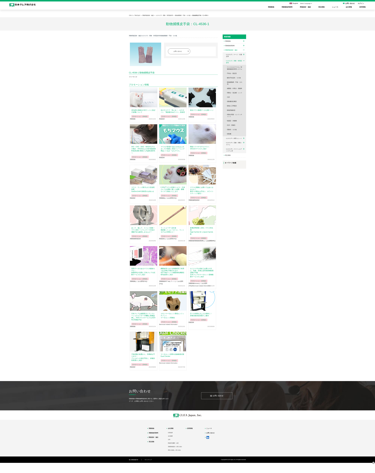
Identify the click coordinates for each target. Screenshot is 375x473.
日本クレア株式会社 (134, 15)
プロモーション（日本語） (140, 116)
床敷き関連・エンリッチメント (234, 115)
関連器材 (162, 119)
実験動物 (271, 7)
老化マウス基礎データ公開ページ (201, 110)
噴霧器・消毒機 (232, 121)
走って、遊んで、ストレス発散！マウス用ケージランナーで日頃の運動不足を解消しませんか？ (143, 230)
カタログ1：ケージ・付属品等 (234, 55)
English (295, 3)
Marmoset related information (201, 286)
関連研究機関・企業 (173, 443)
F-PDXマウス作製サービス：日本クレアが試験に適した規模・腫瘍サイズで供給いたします (173, 189)
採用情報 (362, 7)
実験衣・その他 (232, 129)
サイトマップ (148, 459)
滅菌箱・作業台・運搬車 (234, 88)
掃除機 (229, 134)
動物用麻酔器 (231, 110)
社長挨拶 (170, 432)
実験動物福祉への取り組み (175, 446)
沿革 (169, 439)
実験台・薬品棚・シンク (234, 93)
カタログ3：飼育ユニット (234, 138)
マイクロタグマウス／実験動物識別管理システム (234, 68)
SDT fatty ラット (170, 281)
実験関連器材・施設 (148, 15)
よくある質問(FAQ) (171, 198)
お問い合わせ (178, 51)
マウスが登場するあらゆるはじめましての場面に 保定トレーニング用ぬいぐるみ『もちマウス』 (172, 149)
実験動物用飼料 (287, 7)
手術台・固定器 (232, 73)
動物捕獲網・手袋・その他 (182, 15)
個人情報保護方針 (133, 459)
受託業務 (321, 7)
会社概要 (170, 436)
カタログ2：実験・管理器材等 (164, 15)
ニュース (335, 7)
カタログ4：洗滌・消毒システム (234, 143)
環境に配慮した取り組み (174, 450)
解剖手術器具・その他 (234, 78)
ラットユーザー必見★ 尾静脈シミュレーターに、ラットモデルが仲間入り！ (172, 230)
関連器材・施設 (305, 7)
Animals (196, 283)
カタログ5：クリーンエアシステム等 (234, 150)
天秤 (228, 97)
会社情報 (349, 7)
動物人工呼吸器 (232, 106)
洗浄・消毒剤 (231, 125)
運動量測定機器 (232, 101)
